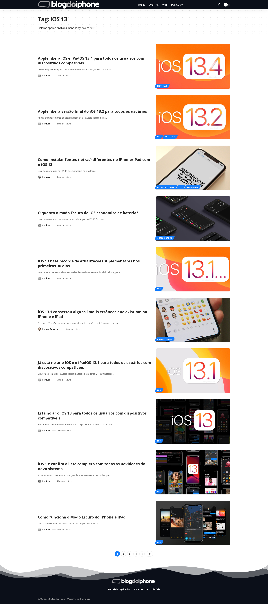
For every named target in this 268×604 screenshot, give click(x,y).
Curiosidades (164, 238)
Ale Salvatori (52, 329)
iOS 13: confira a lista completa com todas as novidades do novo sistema (91, 466)
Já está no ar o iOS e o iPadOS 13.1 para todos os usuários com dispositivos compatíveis (94, 365)
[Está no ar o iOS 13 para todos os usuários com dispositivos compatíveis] (193, 421)
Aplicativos (126, 589)
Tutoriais (192, 187)
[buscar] (219, 4)
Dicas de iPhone (165, 187)
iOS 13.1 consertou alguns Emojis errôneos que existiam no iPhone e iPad (92, 314)
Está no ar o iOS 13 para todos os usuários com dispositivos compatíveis (92, 415)
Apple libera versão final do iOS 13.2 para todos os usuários (92, 111)
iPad (147, 589)
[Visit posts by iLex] (39, 75)
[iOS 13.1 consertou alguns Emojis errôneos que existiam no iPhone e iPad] (193, 320)
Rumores (138, 589)
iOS (159, 136)
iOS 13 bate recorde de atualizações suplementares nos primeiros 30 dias (89, 263)
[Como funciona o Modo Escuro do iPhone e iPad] (193, 523)
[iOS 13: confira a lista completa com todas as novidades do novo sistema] (193, 472)
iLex (48, 75)
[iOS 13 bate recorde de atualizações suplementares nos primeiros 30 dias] (193, 269)
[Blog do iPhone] (69, 4)
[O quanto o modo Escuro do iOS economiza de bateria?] (193, 218)
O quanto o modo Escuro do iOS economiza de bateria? (88, 212)
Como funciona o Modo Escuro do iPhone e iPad (82, 517)
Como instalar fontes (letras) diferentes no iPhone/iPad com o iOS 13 (94, 162)
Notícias (162, 86)
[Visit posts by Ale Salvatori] (39, 329)
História (156, 589)
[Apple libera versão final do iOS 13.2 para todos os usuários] (193, 117)
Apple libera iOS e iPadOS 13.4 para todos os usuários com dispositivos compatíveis (91, 60)
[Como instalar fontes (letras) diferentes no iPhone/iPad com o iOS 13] (193, 168)
